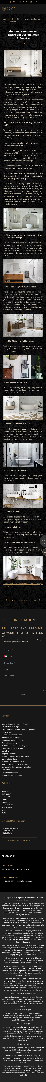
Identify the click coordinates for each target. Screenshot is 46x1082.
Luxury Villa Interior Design (12, 775)
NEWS (4, 810)
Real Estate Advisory (9, 743)
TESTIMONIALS (7, 805)
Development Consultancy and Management (18, 729)
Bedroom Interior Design (11, 737)
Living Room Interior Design (12, 748)
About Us (5, 791)
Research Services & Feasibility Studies (16, 767)
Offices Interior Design (10, 727)
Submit (23, 694)
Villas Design (6, 732)
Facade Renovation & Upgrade (13, 735)
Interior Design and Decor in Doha (15, 764)
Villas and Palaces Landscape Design (15, 756)
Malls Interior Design (10, 772)
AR (36, 2)
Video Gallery (7, 807)
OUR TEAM (6, 797)
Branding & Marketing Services (13, 740)
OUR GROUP (6, 794)
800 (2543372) (6, 832)
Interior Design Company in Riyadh (15, 724)
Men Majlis (6, 770)
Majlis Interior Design (10, 759)
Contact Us (6, 802)
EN (34, 2)
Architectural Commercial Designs (14, 762)
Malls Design (7, 751)
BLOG (4, 813)
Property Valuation (9, 754)
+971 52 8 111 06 (7, 834)
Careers (5, 799)
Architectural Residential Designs (14, 745)
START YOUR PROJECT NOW (23, 600)
